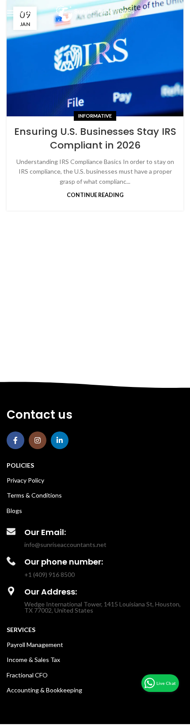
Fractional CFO (27, 675)
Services (21, 629)
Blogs (14, 510)
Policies (20, 465)
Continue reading (95, 195)
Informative (95, 116)
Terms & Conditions (34, 495)
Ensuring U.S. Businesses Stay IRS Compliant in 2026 (95, 138)
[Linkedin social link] (59, 440)
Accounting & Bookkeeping (44, 690)
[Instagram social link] (37, 440)
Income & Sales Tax (33, 659)
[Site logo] (95, 12)
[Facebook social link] (15, 440)
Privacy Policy (25, 480)
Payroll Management (35, 644)
